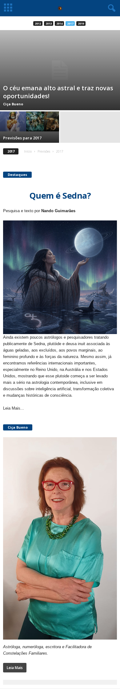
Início (28, 151)
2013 (49, 23)
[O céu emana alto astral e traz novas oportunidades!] (60, 70)
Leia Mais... (13, 408)
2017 (70, 23)
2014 (59, 23)
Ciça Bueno (13, 104)
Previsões (44, 151)
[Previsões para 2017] (30, 121)
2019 (81, 23)
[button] (110, 8)
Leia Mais (15, 667)
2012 (38, 23)
